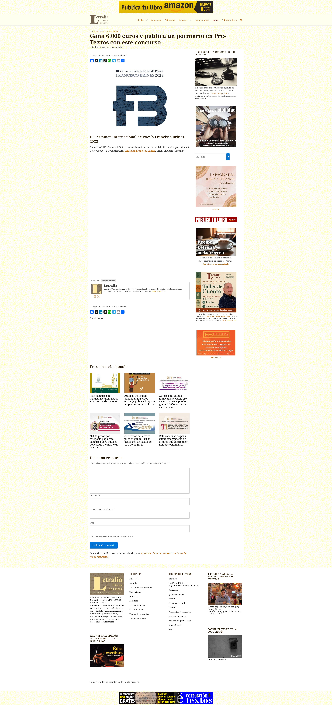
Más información (229, 320)
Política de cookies (178, 616)
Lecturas (133, 601)
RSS (170, 629)
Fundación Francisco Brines (139, 150)
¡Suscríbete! (175, 625)
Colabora (173, 607)
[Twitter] (98, 296)
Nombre (95, 496)
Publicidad (169, 20)
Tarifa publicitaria (184, 584)
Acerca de (95, 281)
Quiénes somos (176, 594)
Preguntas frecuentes (180, 612)
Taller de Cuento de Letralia (218, 316)
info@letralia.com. (158, 291)
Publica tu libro (229, 20)
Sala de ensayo (137, 609)
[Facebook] (94, 296)
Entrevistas (135, 592)
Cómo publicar (202, 20)
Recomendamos (137, 605)
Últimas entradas (108, 281)
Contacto (173, 579)
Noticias (133, 596)
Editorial (133, 579)
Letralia (140, 20)
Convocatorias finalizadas (104, 31)
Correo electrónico (102, 509)
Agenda (133, 583)
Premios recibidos (178, 603)
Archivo (173, 598)
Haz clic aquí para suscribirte (216, 264)
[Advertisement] (140, 343)
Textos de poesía (137, 618)
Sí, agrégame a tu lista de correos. (113, 537)
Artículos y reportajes (140, 587)
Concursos (156, 20)
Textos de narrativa (139, 614)
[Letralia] (96, 289)
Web (92, 523)
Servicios (182, 20)
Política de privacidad (180, 620)
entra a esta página (218, 93)
